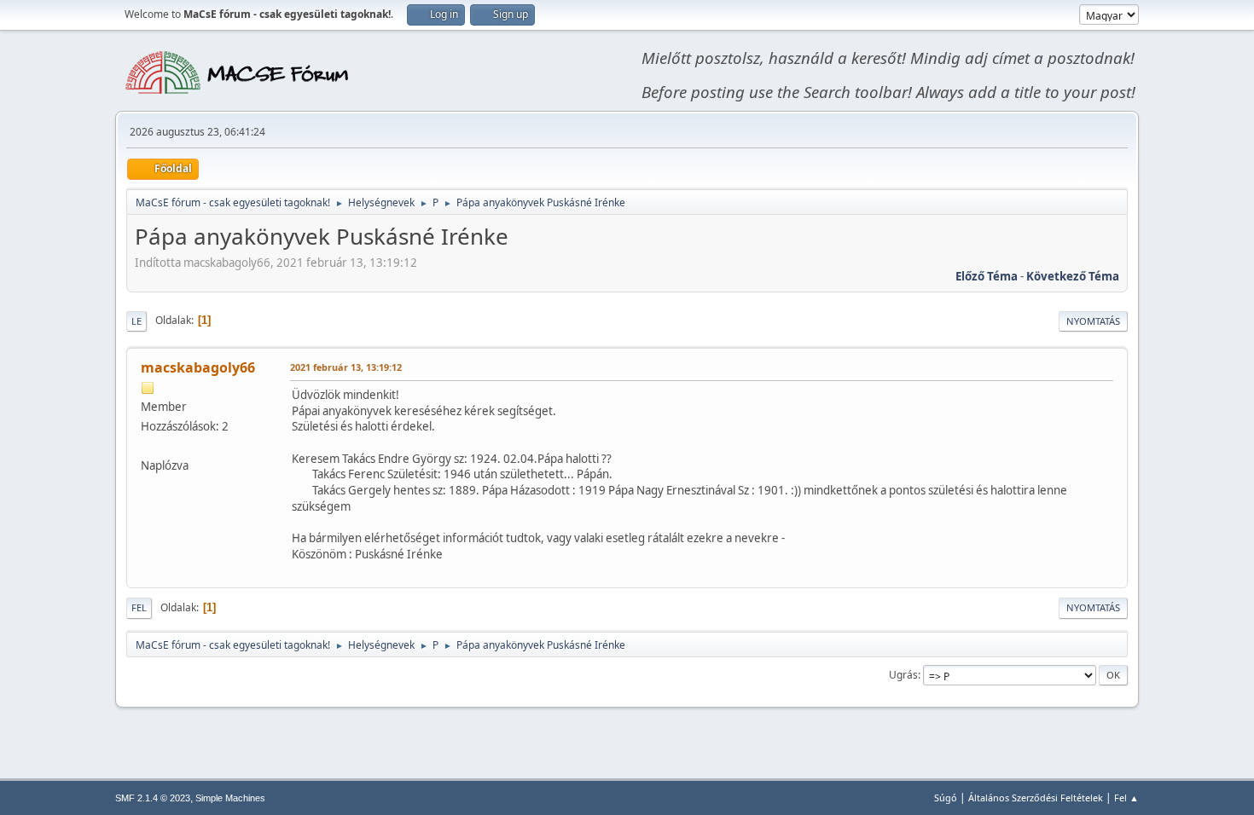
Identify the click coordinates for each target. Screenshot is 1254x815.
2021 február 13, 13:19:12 (346, 367)
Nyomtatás (1093, 321)
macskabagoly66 (198, 367)
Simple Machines (230, 798)
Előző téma (986, 276)
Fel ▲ (1126, 797)
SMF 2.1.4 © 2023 (152, 798)
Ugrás (903, 675)
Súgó (945, 797)
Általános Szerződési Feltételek (1035, 797)
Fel (139, 607)
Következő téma (1072, 276)
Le (136, 321)
